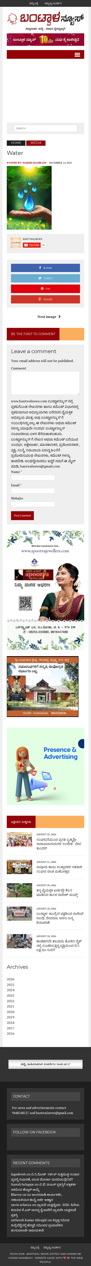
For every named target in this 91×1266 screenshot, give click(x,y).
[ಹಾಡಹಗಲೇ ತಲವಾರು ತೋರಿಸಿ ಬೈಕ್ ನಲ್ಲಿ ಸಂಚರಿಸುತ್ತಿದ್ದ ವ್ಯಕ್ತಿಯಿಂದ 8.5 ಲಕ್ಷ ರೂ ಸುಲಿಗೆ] (19, 945)
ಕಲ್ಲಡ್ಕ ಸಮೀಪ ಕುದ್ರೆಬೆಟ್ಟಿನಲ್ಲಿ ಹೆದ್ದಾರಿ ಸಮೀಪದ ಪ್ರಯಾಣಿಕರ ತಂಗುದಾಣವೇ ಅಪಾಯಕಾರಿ (40, 1225)
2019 (10, 1017)
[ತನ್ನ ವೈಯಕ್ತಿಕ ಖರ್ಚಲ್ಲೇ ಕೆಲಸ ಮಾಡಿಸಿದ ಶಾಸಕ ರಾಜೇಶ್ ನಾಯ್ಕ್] (19, 894)
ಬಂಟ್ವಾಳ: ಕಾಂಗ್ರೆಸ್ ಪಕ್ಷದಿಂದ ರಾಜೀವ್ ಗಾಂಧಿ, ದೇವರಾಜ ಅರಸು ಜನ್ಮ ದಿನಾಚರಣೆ (60, 918)
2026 (10, 979)
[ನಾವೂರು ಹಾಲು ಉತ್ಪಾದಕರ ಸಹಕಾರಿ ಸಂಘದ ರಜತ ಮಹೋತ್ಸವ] (19, 871)
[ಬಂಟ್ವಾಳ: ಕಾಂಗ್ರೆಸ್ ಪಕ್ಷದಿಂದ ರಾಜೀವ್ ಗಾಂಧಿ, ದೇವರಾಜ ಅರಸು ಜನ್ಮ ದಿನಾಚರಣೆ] (19, 917)
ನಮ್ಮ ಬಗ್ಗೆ (33, 3)
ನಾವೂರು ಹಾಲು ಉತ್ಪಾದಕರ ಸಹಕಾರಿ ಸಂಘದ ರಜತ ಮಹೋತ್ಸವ (59, 869)
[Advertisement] (45, 91)
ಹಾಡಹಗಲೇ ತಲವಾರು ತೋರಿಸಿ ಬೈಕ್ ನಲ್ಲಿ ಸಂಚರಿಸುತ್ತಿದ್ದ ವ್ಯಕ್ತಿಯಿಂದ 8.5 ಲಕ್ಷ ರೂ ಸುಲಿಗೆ (59, 945)
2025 (10, 984)
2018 (10, 1022)
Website (17, 498)
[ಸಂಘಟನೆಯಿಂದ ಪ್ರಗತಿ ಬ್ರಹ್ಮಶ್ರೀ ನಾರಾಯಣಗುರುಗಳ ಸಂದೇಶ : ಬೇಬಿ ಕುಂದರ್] (19, 843)
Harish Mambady (35, 162)
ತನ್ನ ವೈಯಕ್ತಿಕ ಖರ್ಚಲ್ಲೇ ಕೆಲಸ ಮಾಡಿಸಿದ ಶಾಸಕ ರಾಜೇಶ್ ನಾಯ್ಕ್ (57, 892)
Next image (46, 316)
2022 (10, 1001)
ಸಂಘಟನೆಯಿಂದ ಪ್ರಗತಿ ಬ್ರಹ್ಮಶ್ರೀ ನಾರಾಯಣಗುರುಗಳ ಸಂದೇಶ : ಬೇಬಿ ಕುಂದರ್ (58, 844)
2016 (10, 1033)
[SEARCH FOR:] (45, 128)
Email (15, 485)
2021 (10, 1006)
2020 (10, 1011)
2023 (10, 995)
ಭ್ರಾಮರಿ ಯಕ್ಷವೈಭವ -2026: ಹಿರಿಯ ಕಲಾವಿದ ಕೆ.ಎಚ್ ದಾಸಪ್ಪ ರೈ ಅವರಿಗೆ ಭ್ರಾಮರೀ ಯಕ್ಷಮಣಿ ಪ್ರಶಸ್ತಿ (45, 1210)
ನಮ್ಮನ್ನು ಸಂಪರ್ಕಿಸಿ (53, 3)
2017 (10, 1028)
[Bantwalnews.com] (45, 21)
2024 (10, 990)
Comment (18, 368)
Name (16, 471)
